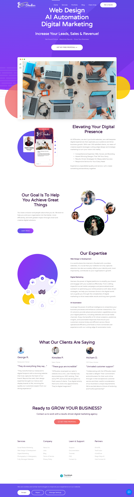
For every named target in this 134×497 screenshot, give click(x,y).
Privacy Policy (47, 459)
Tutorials (72, 453)
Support (71, 447)
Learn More (25, 231)
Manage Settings (55, 492)
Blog (83, 5)
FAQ (70, 456)
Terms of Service (48, 456)
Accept (23, 492)
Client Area (92, 5)
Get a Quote (108, 5)
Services (64, 5)
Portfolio (74, 5)
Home (56, 5)
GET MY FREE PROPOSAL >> (67, 47)
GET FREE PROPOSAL (68, 422)
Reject (38, 492)
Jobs (44, 450)
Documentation (74, 450)
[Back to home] (26, 5)
